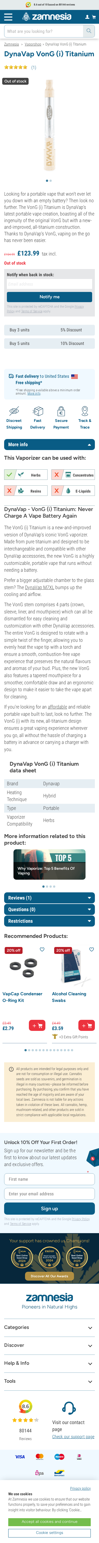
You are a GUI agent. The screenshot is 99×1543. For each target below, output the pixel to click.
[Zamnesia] (47, 16)
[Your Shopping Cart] (94, 17)
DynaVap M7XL (39, 587)
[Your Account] (87, 16)
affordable (57, 707)
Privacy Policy (81, 1219)
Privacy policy (80, 1488)
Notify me (50, 296)
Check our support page (73, 1436)
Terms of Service (31, 311)
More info (34, 393)
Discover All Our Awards (49, 1276)
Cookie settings (49, 1532)
